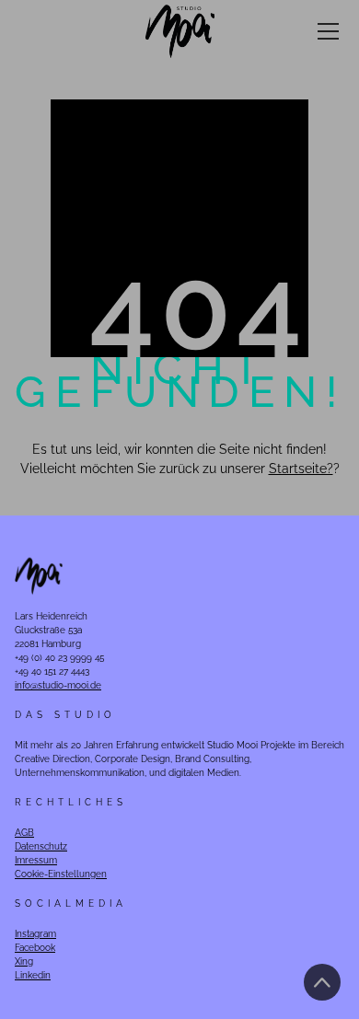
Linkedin (33, 975)
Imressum (36, 860)
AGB (24, 833)
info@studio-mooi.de (58, 685)
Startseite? (301, 468)
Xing (24, 961)
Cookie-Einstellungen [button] (61, 874)
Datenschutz (41, 846)
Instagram (35, 934)
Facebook (35, 948)
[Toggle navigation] (328, 31)
